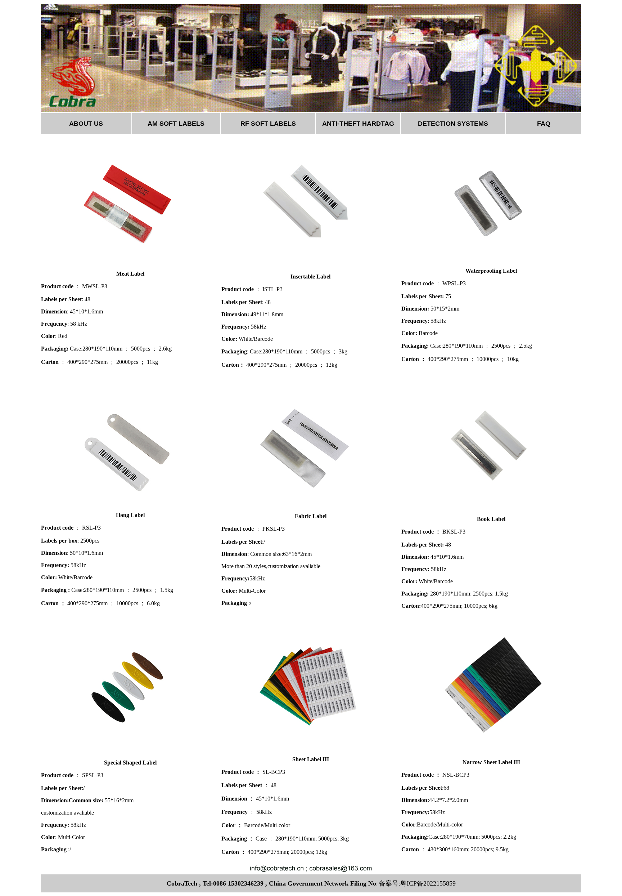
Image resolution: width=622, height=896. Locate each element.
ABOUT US (86, 123)
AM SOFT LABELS (176, 123)
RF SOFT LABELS (268, 123)
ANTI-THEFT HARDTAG (358, 123)
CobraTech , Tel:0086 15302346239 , (217, 883)
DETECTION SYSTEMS (453, 123)
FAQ (543, 123)
